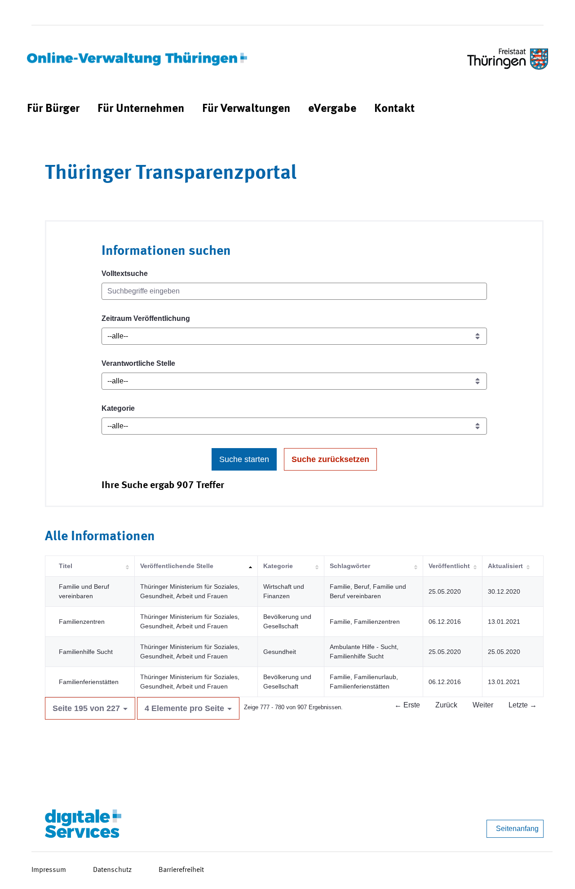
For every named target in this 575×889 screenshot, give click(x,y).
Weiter (483, 705)
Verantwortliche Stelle (138, 363)
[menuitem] (53, 109)
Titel (65, 565)
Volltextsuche (125, 273)
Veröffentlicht (449, 565)
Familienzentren (82, 621)
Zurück (446, 705)
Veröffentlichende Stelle (176, 565)
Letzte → (523, 705)
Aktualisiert (505, 565)
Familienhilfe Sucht (86, 651)
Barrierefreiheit (181, 870)
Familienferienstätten (89, 681)
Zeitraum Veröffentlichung (146, 318)
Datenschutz (112, 870)
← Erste (407, 705)
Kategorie (118, 408)
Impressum (48, 870)
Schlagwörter (350, 565)
